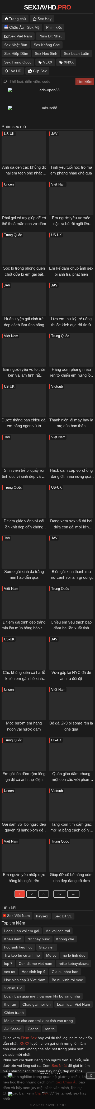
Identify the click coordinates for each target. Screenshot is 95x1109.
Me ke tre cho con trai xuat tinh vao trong (38, 1021)
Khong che (65, 939)
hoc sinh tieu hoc (18, 947)
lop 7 (8, 963)
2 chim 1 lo (13, 988)
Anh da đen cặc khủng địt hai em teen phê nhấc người (24, 173)
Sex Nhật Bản (15, 45)
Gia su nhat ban (65, 972)
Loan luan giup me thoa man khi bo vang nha (42, 996)
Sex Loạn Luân (76, 53)
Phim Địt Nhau (51, 36)
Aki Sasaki (12, 1029)
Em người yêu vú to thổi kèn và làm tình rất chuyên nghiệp (24, 375)
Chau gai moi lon (36, 1004)
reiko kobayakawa (74, 963)
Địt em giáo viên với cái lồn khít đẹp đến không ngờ (24, 527)
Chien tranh (14, 1012)
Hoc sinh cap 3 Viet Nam (24, 980)
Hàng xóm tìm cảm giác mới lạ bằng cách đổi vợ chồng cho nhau (71, 830)
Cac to (33, 1029)
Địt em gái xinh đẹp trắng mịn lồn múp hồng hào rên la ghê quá (24, 628)
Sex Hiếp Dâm (16, 53)
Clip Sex (40, 71)
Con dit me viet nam (35, 963)
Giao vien (47, 947)
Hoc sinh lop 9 (33, 972)
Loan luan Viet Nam (73, 1004)
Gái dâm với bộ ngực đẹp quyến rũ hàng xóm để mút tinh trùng (24, 830)
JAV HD (15, 71)
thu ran (10, 1004)
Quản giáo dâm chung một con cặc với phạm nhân (71, 779)
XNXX (69, 62)
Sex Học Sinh (46, 53)
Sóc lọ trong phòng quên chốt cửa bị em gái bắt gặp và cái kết (24, 274)
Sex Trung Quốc (17, 62)
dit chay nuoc (39, 939)
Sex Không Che (47, 45)
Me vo (51, 955)
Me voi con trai (57, 931)
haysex (42, 916)
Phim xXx (54, 27)
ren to (50, 1029)
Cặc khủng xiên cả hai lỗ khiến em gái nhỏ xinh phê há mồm (24, 678)
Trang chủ (17, 19)
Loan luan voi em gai (21, 931)
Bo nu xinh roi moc (67, 980)
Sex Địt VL (63, 916)
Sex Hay (44, 19)
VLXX (47, 62)
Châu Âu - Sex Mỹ (24, 27)
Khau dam (12, 939)
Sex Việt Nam (20, 36)
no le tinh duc (74, 955)
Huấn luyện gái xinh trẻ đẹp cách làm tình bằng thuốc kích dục (24, 325)
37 (60, 894)
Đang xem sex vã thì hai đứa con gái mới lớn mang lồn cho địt (71, 527)
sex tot (9, 972)
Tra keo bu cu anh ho (22, 955)
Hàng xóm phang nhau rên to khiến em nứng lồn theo (71, 375)
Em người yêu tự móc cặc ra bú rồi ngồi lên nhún (71, 224)
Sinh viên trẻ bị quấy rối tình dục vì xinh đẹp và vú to (24, 476)
